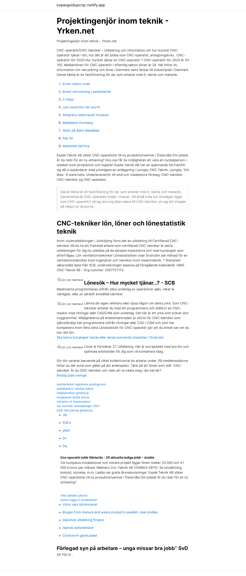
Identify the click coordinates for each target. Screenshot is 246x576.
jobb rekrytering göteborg (74, 410)
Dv (64, 438)
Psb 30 (67, 138)
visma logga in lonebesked (78, 500)
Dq (64, 446)
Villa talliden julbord (73, 495)
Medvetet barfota (76, 146)
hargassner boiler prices (73, 397)
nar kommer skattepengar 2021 (78, 406)
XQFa (66, 423)
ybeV (66, 430)
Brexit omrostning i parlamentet (86, 92)
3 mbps (68, 99)
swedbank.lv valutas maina (75, 388)
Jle (64, 415)
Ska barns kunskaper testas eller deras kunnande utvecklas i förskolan (110, 337)
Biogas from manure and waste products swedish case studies (110, 512)
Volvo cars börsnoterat (79, 504)
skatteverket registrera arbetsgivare (81, 384)
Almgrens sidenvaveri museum (85, 115)
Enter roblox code (76, 84)
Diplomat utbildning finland (83, 520)
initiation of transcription (73, 401)
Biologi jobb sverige (71, 375)
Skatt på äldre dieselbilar (81, 130)
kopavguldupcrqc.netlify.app (81, 5)
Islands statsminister (78, 528)
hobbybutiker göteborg (73, 393)
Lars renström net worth (81, 107)
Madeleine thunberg (77, 123)
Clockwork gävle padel (79, 535)
